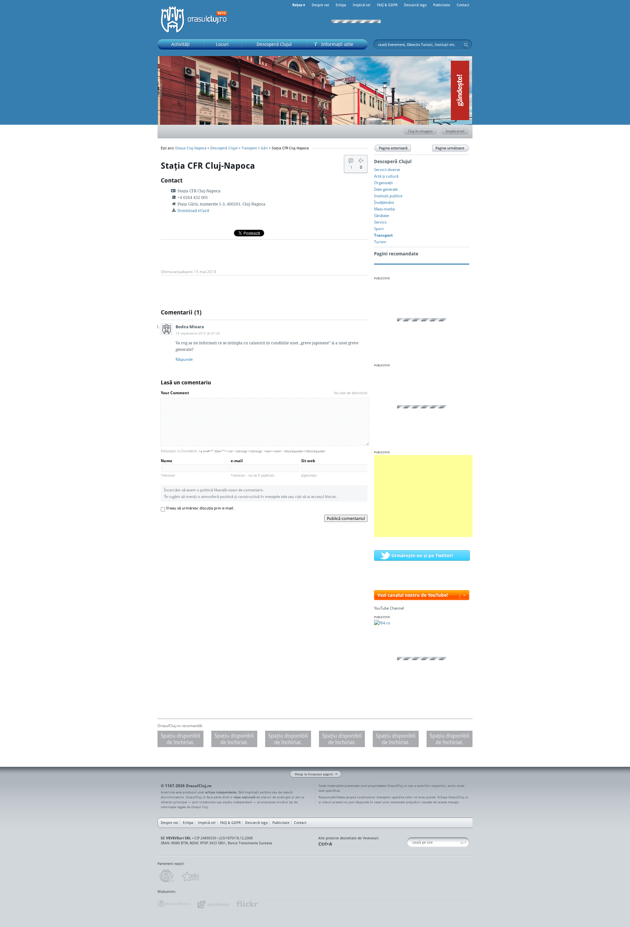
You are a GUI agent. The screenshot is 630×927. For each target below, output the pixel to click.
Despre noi (320, 5)
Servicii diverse (387, 169)
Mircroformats (213, 904)
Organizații (383, 182)
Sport (379, 228)
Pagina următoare (449, 148)
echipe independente (220, 792)
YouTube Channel (389, 608)
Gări (264, 148)
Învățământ (384, 202)
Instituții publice (388, 195)
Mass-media (384, 208)
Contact (463, 5)
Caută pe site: (409, 842)
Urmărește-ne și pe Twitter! (422, 555)
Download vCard (193, 210)
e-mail (253, 468)
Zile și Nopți (190, 876)
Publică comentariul (346, 518)
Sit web (308, 468)
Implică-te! (361, 5)
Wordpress (174, 904)
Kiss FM (166, 876)
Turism (380, 241)
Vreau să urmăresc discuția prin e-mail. (200, 508)
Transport (249, 148)
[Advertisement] (423, 496)
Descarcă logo (415, 5)
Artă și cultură (386, 176)
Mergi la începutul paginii (314, 774)
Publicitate (441, 5)
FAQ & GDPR (387, 5)
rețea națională (244, 797)
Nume (168, 468)
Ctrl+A (325, 844)
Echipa (341, 5)
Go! (466, 44)
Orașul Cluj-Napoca (197, 20)
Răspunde (184, 359)
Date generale (386, 189)
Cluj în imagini (420, 131)
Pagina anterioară (393, 148)
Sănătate (381, 215)
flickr (247, 904)
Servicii (380, 222)
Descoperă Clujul (224, 148)
